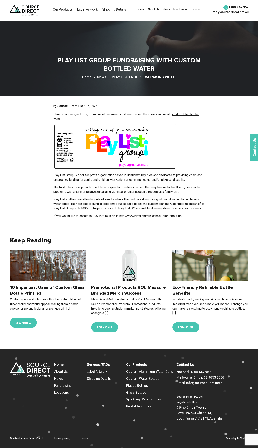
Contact (197, 9)
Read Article (23, 322)
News (166, 9)
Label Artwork (87, 9)
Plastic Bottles (137, 385)
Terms (84, 438)
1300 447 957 (239, 7)
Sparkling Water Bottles (143, 399)
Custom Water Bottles (142, 378)
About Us (153, 9)
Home (140, 9)
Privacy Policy (62, 438)
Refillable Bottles (138, 406)
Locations (61, 392)
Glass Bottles (136, 392)
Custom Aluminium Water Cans (149, 371)
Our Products (63, 9)
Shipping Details (114, 9)
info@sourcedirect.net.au (230, 12)
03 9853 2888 (214, 377)
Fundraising (180, 9)
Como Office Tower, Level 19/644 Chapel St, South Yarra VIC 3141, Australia (199, 412)
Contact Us (185, 365)
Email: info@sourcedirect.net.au (200, 383)
